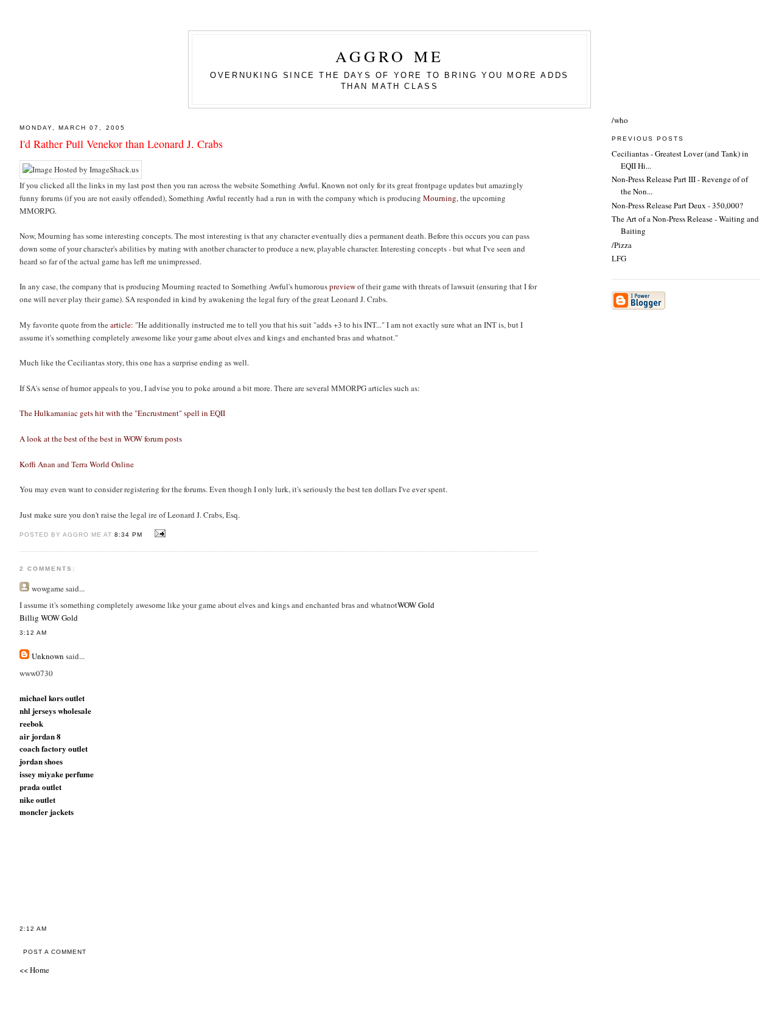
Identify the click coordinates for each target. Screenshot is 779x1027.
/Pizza (622, 244)
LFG (619, 258)
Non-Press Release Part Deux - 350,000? (677, 205)
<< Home (34, 969)
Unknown (48, 656)
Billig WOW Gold (48, 617)
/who (620, 120)
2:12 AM (33, 928)
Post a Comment (54, 951)
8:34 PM (128, 534)
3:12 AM (33, 632)
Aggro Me (389, 56)
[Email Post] (158, 533)
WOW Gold (416, 604)
